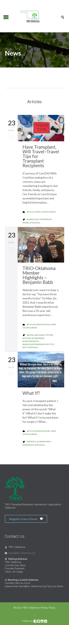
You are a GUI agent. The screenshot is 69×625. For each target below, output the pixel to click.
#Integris (26, 338)
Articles (31, 212)
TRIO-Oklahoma (30, 607)
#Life (37, 219)
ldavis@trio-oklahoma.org (20, 553)
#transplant (46, 219)
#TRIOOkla (35, 223)
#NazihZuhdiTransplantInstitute (38, 344)
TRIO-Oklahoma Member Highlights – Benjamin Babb (39, 275)
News (37, 212)
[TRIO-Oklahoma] (36, 17)
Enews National (42, 324)
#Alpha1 (30, 335)
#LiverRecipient (44, 442)
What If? (31, 393)
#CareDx (30, 219)
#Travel (26, 223)
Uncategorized (48, 212)
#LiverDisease (38, 338)
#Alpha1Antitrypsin (44, 335)
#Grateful (31, 442)
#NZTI (24, 347)
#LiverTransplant (30, 341)
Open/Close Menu (6, 17)
